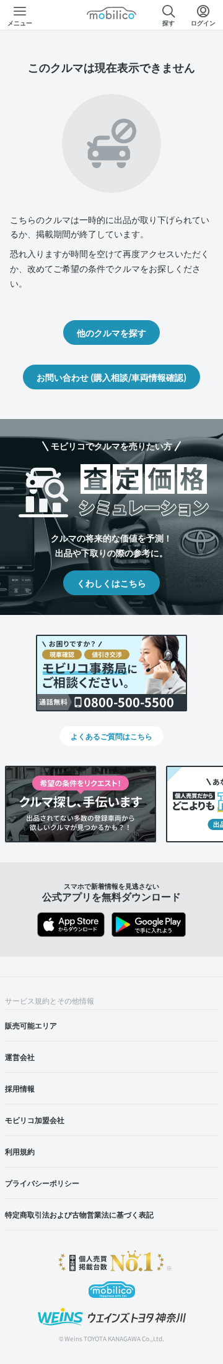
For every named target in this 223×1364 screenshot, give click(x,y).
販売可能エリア (31, 1025)
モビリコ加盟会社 (34, 1119)
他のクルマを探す (111, 332)
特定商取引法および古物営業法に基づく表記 (79, 1214)
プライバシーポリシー (42, 1182)
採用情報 (20, 1088)
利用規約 (20, 1151)
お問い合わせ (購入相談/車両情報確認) (111, 377)
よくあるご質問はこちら (111, 736)
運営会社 (20, 1056)
